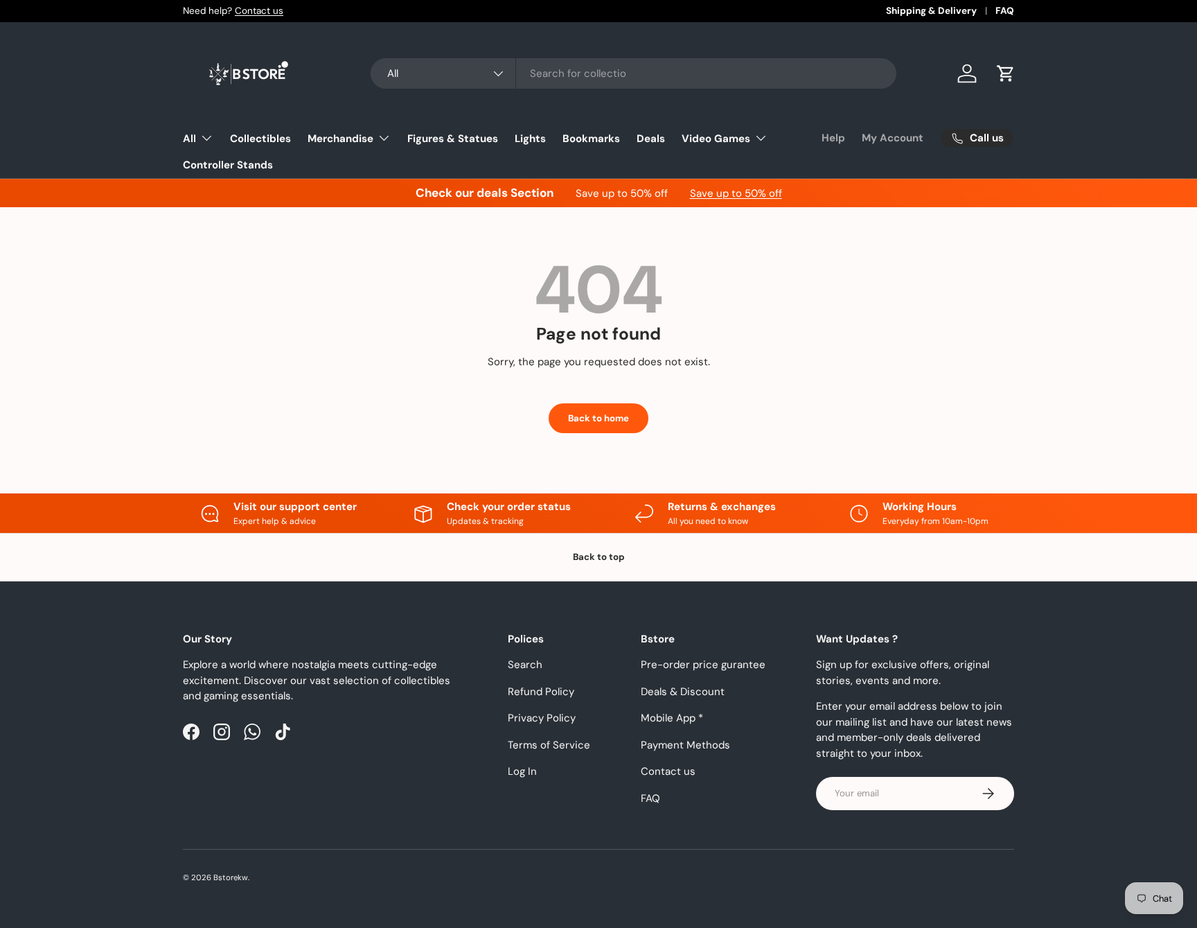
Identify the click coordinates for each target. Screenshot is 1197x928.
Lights (530, 139)
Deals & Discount (683, 692)
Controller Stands (228, 165)
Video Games (716, 139)
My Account (892, 138)
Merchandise (340, 139)
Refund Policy (541, 692)
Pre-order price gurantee (703, 665)
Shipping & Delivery (931, 11)
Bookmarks (591, 139)
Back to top (599, 557)
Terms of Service (549, 745)
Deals (651, 139)
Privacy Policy (542, 718)
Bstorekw (230, 877)
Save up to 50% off (736, 193)
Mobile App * (672, 718)
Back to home (598, 418)
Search (525, 665)
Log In (522, 771)
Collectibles (260, 139)
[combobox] (633, 73)
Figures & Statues (452, 139)
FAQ (1004, 11)
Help (833, 138)
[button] (1006, 73)
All (189, 139)
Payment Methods (685, 745)
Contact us (259, 11)
